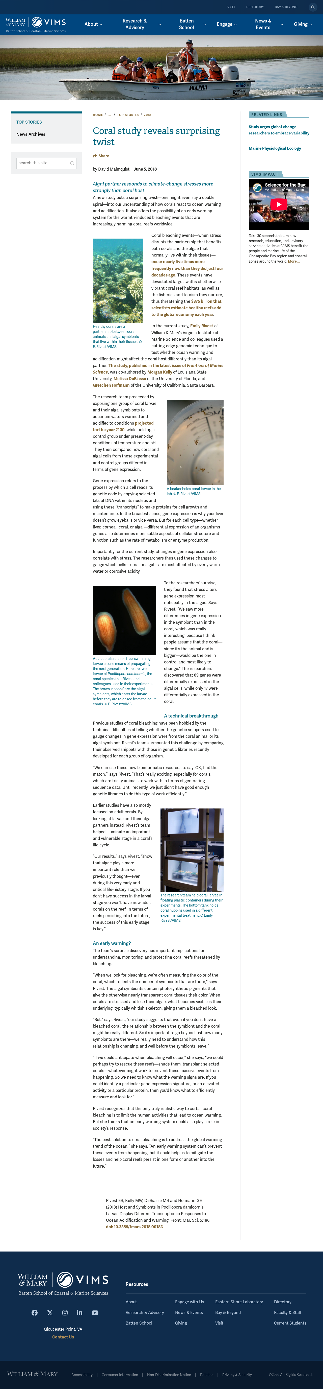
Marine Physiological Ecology (275, 148)
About (131, 1302)
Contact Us (63, 1337)
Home (98, 115)
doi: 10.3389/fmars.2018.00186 (134, 1227)
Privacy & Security (237, 1375)
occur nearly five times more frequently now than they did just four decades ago (187, 268)
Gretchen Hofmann (111, 385)
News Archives (30, 134)
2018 (147, 115)
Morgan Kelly (160, 372)
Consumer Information (120, 1375)
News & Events (189, 1312)
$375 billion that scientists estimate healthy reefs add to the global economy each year (186, 308)
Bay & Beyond (286, 7)
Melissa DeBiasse (130, 378)
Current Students (290, 1323)
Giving (181, 1323)
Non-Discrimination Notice (169, 1375)
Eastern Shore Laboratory (239, 1302)
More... (294, 261)
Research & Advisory (145, 1312)
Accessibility (82, 1375)
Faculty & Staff (287, 1312)
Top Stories (128, 115)
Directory (255, 7)
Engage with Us (189, 1302)
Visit (231, 7)
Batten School (139, 1323)
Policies (206, 1375)
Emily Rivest (201, 326)
